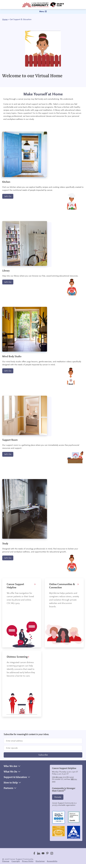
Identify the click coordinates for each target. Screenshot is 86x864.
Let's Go (7, 196)
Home (5, 19)
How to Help (11, 782)
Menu (41, 11)
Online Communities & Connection (62, 586)
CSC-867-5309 (57, 777)
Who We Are (10, 766)
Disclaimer (40, 861)
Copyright (16, 861)
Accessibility (52, 861)
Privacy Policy (27, 861)
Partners (8, 788)
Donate (57, 797)
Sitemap (5, 861)
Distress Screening (17, 656)
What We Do (10, 771)
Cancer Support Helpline (15, 586)
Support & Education (15, 777)
